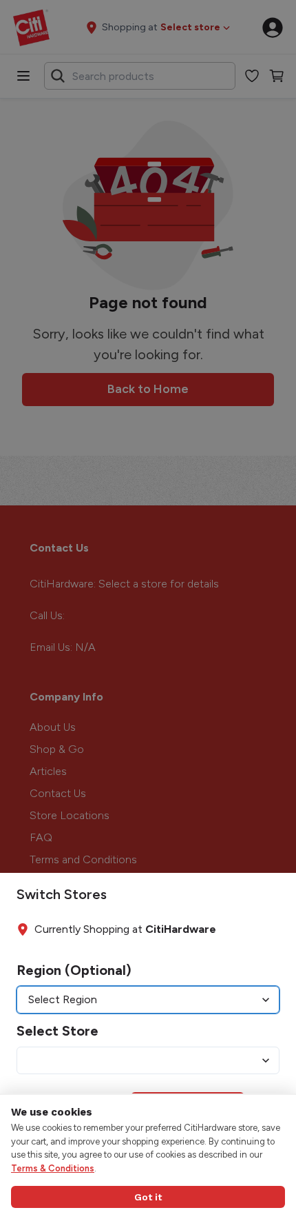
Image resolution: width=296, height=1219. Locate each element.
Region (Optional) (74, 970)
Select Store (57, 1030)
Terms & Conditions (52, 1168)
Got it (148, 1196)
